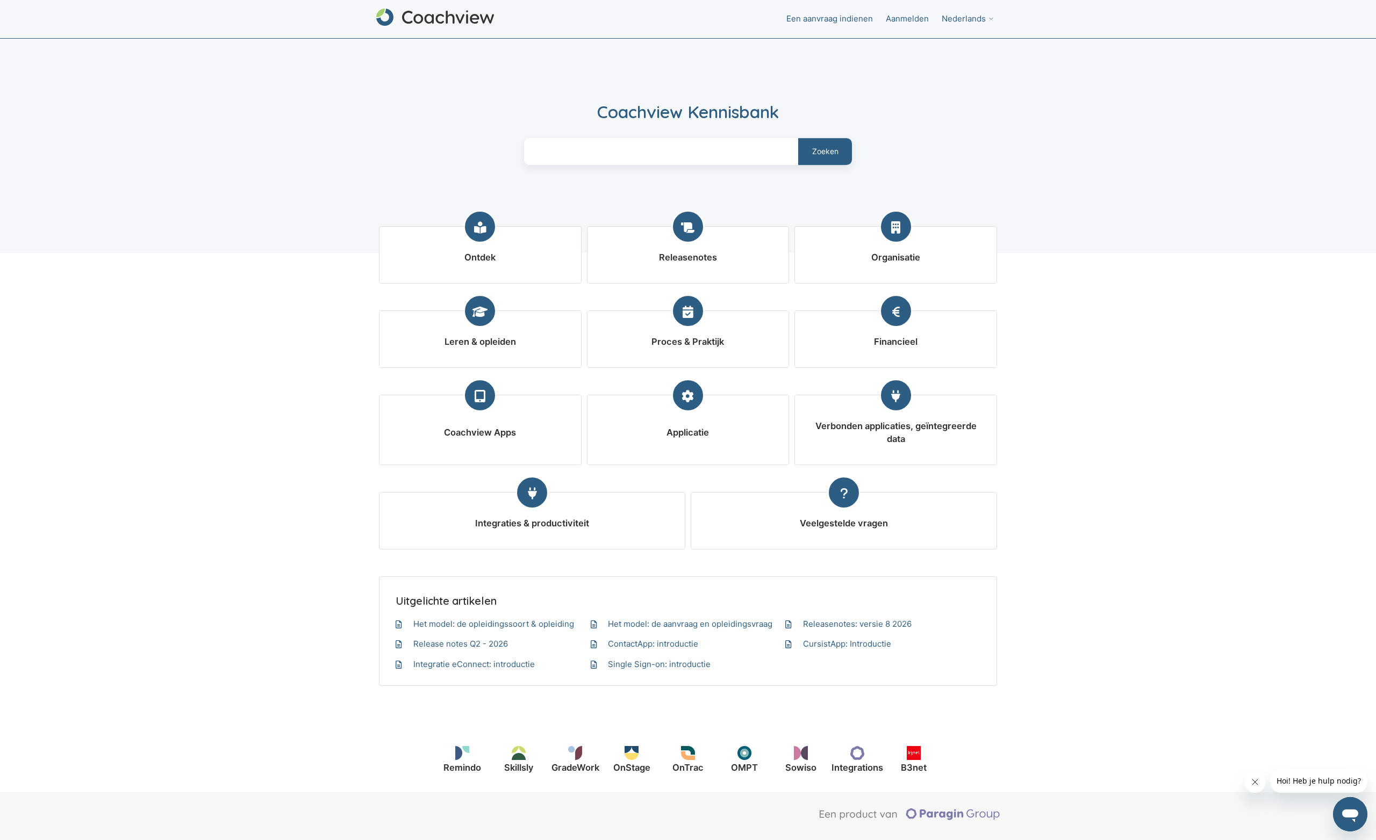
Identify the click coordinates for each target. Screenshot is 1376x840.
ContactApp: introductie (653, 644)
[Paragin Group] (910, 817)
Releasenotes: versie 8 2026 (857, 624)
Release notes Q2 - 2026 (460, 644)
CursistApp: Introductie (847, 644)
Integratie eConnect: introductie (474, 664)
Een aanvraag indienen (829, 18)
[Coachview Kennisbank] (435, 19)
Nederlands (965, 18)
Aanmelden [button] (907, 18)
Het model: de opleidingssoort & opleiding (493, 624)
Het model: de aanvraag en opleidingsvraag (690, 624)
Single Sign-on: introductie (659, 664)
